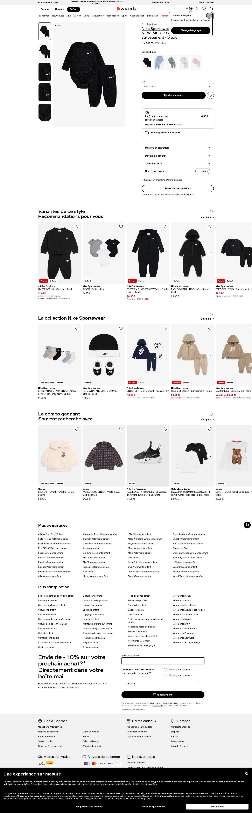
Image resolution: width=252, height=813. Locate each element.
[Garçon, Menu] (82, 15)
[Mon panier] (211, 8)
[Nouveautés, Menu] (65, 15)
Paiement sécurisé (160, 2)
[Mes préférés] (204, 8)
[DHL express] (50, 763)
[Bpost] (41, 763)
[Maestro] (86, 763)
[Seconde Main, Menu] (145, 15)
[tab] (44, 31)
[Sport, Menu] (128, 15)
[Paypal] (110, 763)
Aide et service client (48, 2)
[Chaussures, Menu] (104, 15)
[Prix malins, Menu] (159, 15)
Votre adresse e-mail (130, 656)
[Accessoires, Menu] (120, 15)
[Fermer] (209, 16)
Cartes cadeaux (206, 2)
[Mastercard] (94, 763)
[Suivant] (209, 253)
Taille (144, 81)
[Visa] (102, 763)
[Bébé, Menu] (90, 15)
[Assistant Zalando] (247, 524)
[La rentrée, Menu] (50, 15)
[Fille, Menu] (72, 15)
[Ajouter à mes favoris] (210, 95)
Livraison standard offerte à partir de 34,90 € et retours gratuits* (96, 2)
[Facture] (118, 763)
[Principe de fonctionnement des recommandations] (211, 211)
